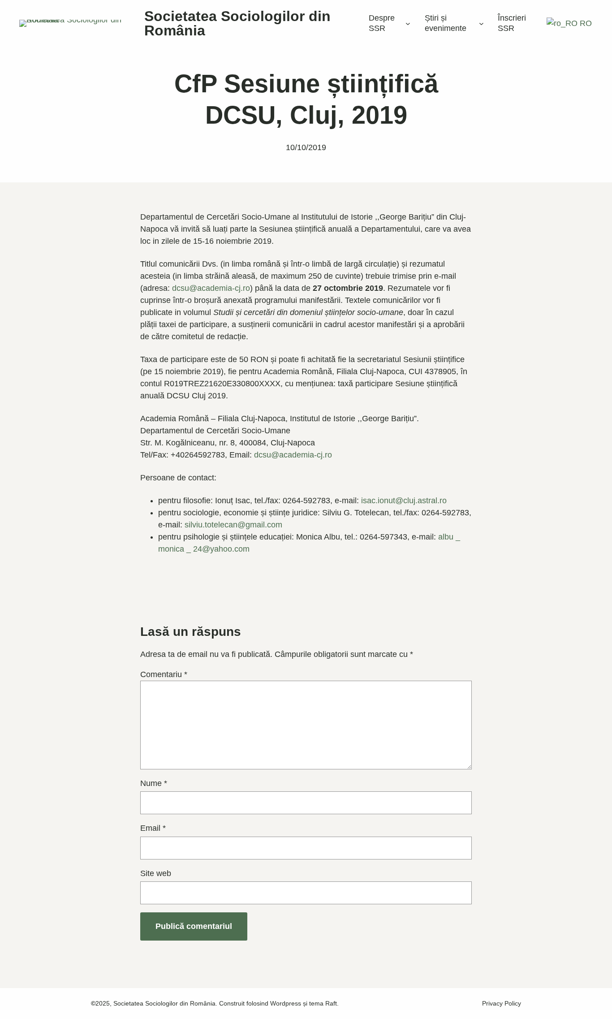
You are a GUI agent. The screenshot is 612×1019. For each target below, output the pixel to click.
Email (153, 828)
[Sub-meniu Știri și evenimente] (481, 23)
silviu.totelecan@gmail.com (233, 524)
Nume (153, 783)
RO (585, 23)
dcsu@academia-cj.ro (211, 288)
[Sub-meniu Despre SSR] (407, 23)
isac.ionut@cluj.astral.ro (404, 500)
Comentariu (163, 674)
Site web (155, 873)
